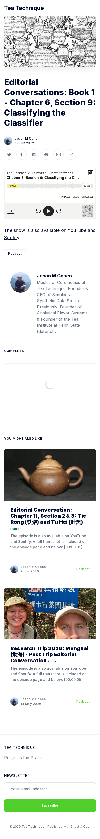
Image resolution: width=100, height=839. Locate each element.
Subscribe (50, 805)
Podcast (15, 253)
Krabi (87, 826)
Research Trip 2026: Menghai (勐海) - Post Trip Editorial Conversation (49, 654)
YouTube (77, 230)
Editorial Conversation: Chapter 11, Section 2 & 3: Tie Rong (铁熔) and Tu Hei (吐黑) (48, 516)
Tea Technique (24, 8)
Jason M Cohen (27, 138)
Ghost (74, 826)
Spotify (11, 237)
